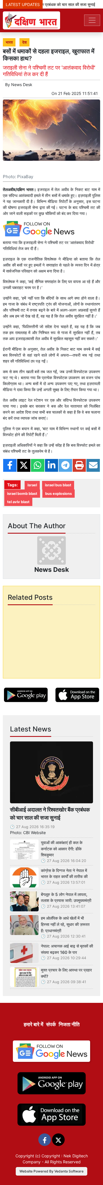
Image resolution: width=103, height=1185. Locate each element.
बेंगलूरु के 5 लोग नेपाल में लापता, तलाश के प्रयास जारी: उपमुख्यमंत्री (66, 897)
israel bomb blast (22, 493)
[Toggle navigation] (92, 20)
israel (32, 485)
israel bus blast (58, 485)
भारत (9, 42)
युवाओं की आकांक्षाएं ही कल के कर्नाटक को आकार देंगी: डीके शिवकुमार (61, 848)
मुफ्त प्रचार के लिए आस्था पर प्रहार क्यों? (66, 973)
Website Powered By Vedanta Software (51, 1171)
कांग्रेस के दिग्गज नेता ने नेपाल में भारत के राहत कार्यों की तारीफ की (64, 873)
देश (24, 42)
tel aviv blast (18, 502)
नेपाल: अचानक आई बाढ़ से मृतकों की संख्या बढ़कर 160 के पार (67, 949)
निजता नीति (69, 1024)
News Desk (21, 84)
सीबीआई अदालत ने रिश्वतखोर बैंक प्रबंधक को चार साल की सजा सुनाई (50, 813)
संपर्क (51, 1024)
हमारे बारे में (33, 1024)
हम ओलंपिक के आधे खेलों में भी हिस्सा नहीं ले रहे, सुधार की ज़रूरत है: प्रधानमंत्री (65, 924)
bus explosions (58, 493)
